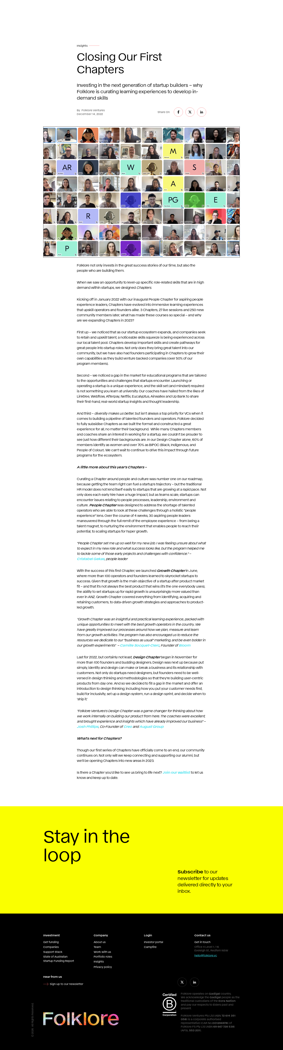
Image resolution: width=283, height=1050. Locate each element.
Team (97, 946)
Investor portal (153, 942)
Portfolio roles (103, 956)
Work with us (102, 951)
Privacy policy (103, 966)
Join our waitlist (176, 772)
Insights (99, 961)
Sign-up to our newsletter (66, 983)
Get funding (51, 942)
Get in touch (202, 942)
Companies (51, 946)
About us (100, 942)
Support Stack (52, 951)
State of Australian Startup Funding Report (58, 958)
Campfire (150, 946)
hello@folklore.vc (205, 955)
